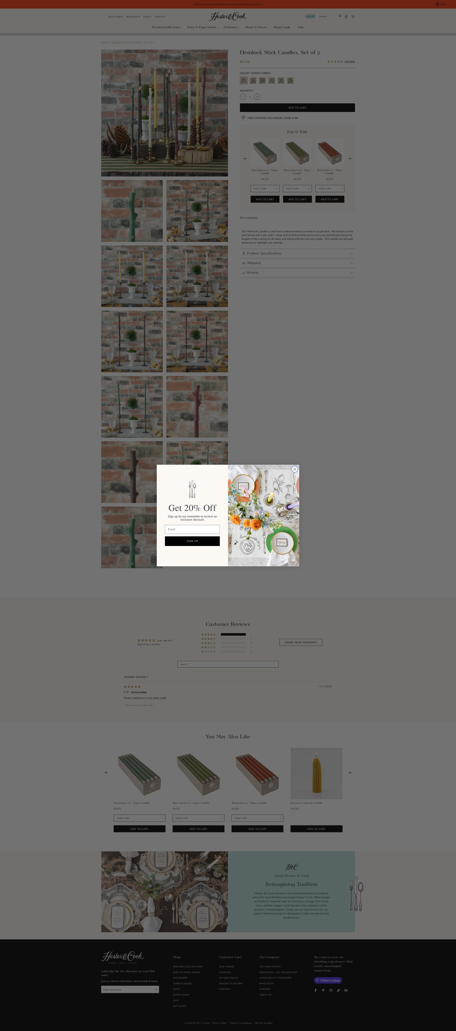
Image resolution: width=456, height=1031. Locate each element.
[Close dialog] (295, 469)
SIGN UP (192, 541)
